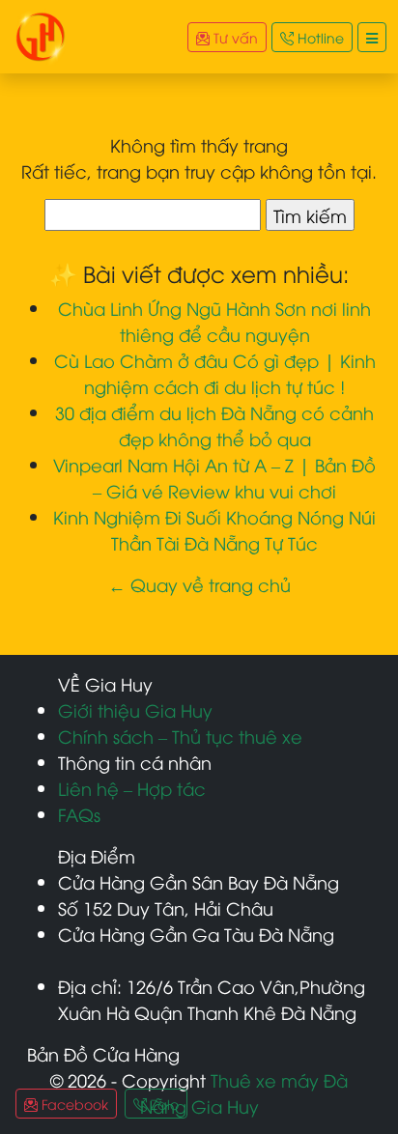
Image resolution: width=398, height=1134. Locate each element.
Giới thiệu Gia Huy (135, 709)
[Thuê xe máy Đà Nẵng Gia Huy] (41, 33)
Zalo (163, 1103)
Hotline (319, 37)
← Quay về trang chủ (199, 584)
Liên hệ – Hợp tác (132, 788)
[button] (371, 37)
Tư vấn (234, 37)
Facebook (73, 1103)
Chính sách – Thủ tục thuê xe (180, 735)
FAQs (79, 814)
